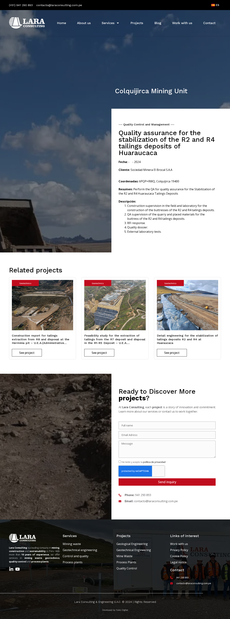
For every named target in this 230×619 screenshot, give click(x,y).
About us (84, 23)
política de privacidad (154, 462)
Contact (209, 23)
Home (61, 23)
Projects (136, 23)
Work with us (182, 23)
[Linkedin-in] (11, 569)
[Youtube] (17, 569)
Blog (157, 23)
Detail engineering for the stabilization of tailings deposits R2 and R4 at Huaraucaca (187, 339)
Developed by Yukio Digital (115, 610)
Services (108, 23)
